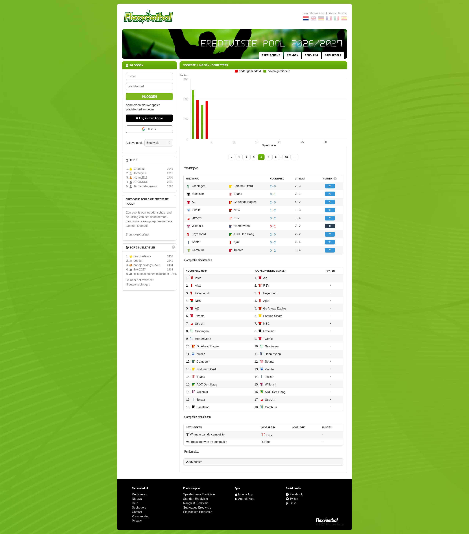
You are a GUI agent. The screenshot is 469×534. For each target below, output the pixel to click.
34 (286, 157)
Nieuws (137, 498)
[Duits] (321, 19)
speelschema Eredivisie (199, 494)
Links (292, 503)
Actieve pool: (134, 142)
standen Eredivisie (195, 498)
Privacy (332, 13)
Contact (137, 511)
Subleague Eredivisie (197, 507)
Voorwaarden (317, 13)
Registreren (139, 494)
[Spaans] (344, 19)
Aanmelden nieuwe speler (143, 105)
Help (305, 13)
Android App (246, 498)
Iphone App (245, 494)
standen (292, 55)
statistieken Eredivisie (197, 511)
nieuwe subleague (138, 284)
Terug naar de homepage (234, 16)
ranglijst (311, 55)
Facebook (296, 494)
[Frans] (329, 19)
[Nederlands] (306, 19)
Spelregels (333, 55)
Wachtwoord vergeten (140, 109)
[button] (149, 118)
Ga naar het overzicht (139, 280)
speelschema (271, 55)
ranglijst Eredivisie (195, 503)
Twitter (294, 498)
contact (342, 13)
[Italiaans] (336, 19)
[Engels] (313, 19)
